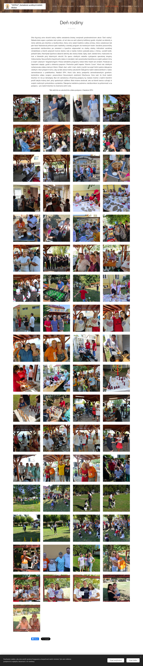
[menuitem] (55, 6)
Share (36, 639)
